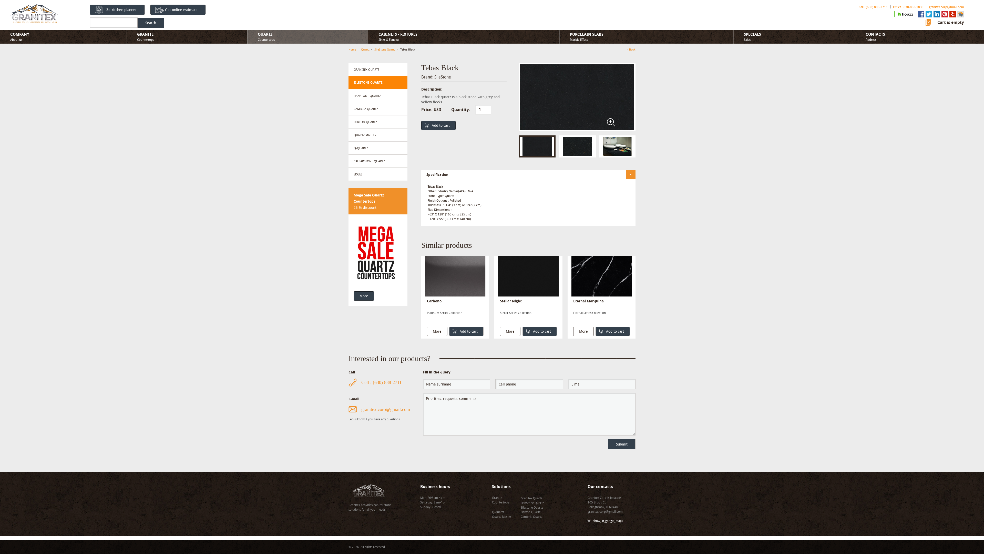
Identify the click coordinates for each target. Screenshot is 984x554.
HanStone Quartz (367, 96)
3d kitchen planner (121, 9)
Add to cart (441, 125)
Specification (437, 174)
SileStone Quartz (368, 82)
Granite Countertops (500, 500)
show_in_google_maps (608, 521)
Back (632, 49)
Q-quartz (361, 148)
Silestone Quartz (532, 507)
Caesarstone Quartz (369, 161)
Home (352, 49)
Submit (622, 444)
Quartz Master (365, 135)
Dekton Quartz (365, 122)
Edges (358, 174)
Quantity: (460, 109)
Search (150, 22)
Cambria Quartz (366, 109)
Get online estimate (181, 9)
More (364, 295)
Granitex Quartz (366, 69)
